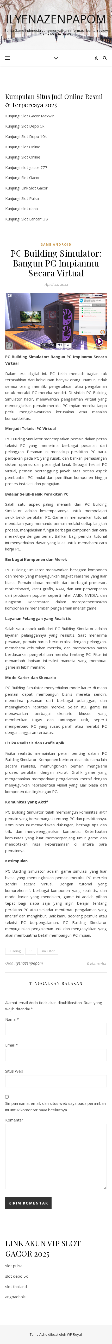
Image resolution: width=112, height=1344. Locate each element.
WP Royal (74, 1334)
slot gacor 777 (34, 167)
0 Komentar (97, 963)
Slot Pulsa (30, 198)
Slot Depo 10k (34, 136)
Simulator (48, 951)
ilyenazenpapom (29, 963)
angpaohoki (15, 1296)
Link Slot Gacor (34, 188)
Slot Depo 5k (32, 126)
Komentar (14, 1120)
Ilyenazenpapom (56, 19)
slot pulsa (13, 1265)
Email (11, 1045)
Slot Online (30, 146)
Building (15, 951)
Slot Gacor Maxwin (37, 115)
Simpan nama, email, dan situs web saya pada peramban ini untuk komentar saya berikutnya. (55, 1106)
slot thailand (16, 1286)
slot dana (29, 208)
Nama (12, 1019)
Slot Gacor (30, 177)
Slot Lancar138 (34, 218)
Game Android (56, 244)
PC (31, 951)
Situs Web (14, 1071)
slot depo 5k (16, 1276)
